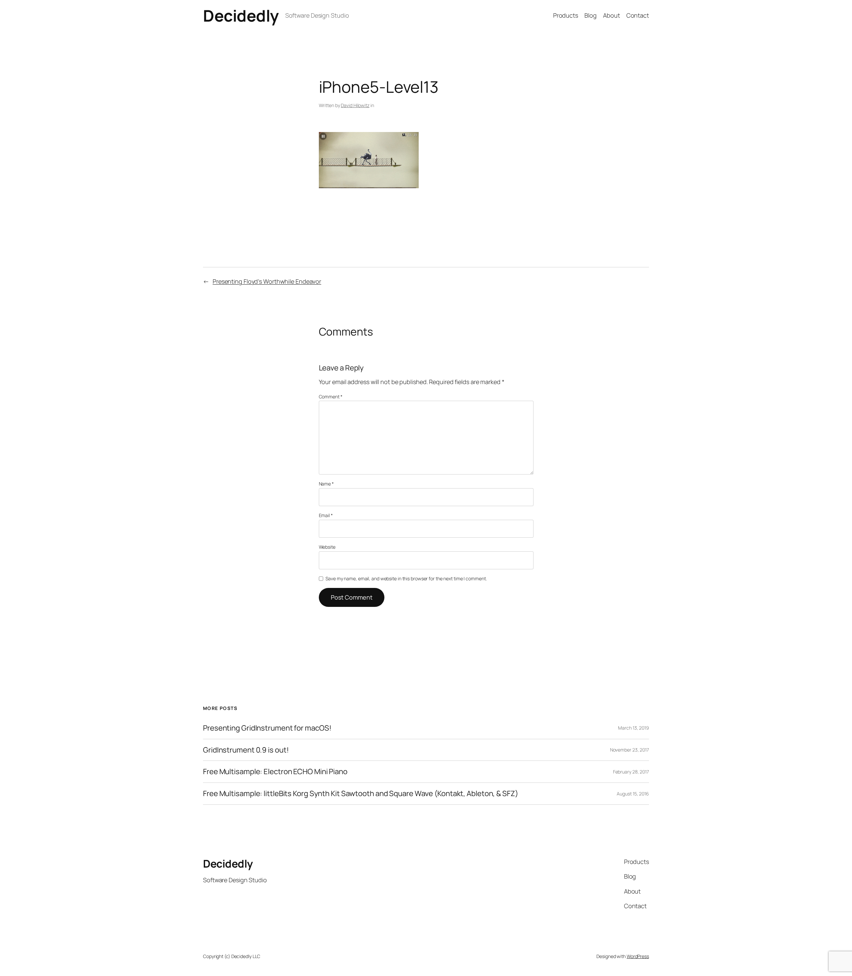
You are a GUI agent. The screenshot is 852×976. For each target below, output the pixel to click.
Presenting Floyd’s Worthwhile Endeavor (267, 281)
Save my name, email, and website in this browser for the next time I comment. (406, 578)
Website (327, 547)
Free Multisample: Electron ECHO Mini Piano (275, 771)
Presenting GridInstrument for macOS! (267, 728)
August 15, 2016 (633, 793)
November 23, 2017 (629, 750)
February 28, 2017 (631, 771)
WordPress (638, 956)
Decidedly (241, 15)
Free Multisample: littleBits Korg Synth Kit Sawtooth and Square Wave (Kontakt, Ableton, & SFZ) (360, 793)
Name (326, 484)
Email (326, 515)
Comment (330, 396)
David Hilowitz (355, 105)
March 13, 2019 (633, 728)
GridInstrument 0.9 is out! (246, 750)
